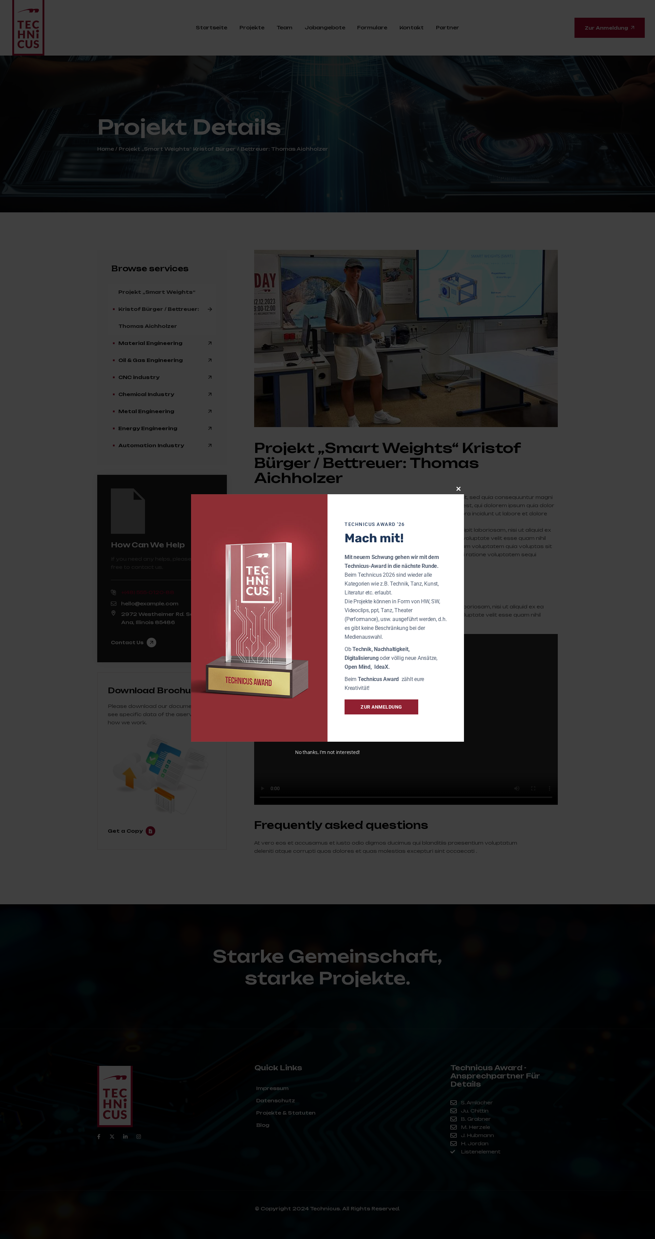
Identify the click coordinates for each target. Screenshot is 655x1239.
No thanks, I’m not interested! (327, 752)
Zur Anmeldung (381, 707)
